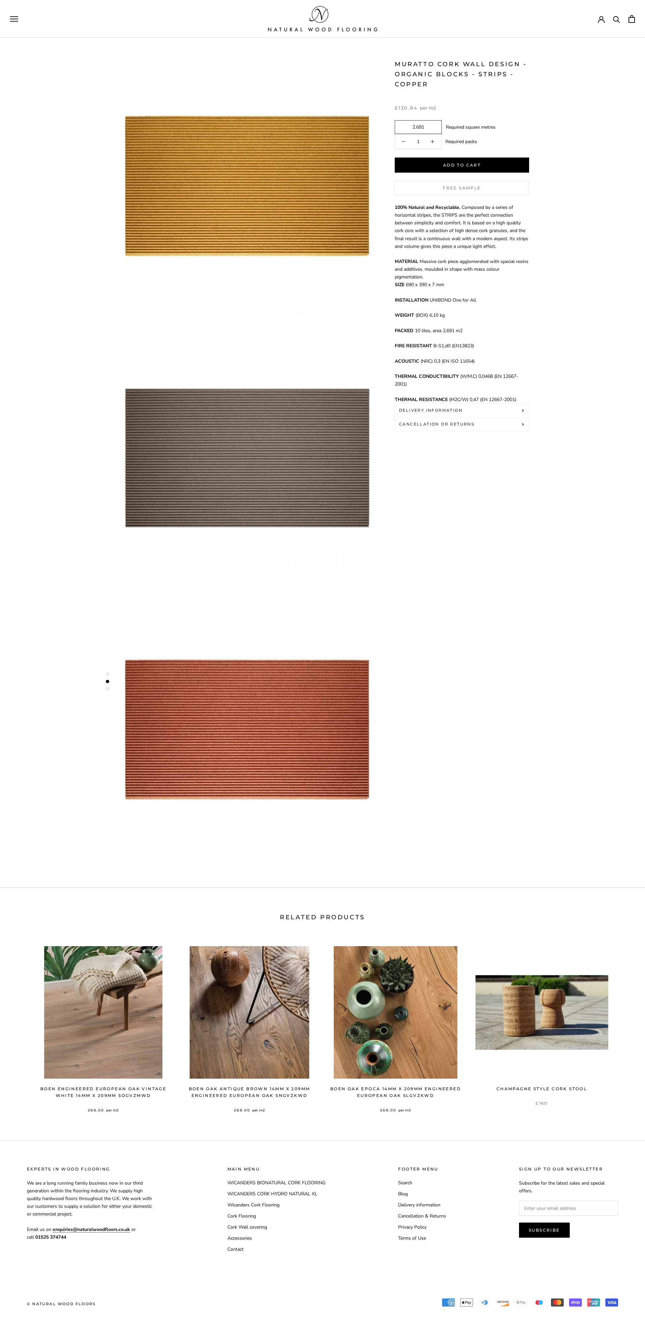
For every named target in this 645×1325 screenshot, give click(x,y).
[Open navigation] (14, 19)
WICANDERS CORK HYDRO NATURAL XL (272, 1194)
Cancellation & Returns (422, 1216)
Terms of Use (412, 1238)
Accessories (239, 1238)
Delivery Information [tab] (431, 410)
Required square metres (469, 127)
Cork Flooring (241, 1216)
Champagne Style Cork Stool (542, 1088)
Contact (235, 1249)
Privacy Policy (412, 1227)
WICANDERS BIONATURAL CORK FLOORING (276, 1183)
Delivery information (419, 1205)
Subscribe (544, 1230)
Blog (403, 1194)
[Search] (616, 19)
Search (405, 1183)
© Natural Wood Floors (61, 1303)
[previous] (21, 1022)
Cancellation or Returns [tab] (436, 424)
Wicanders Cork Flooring (253, 1205)
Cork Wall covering (247, 1227)
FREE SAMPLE (462, 187)
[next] (624, 1022)
